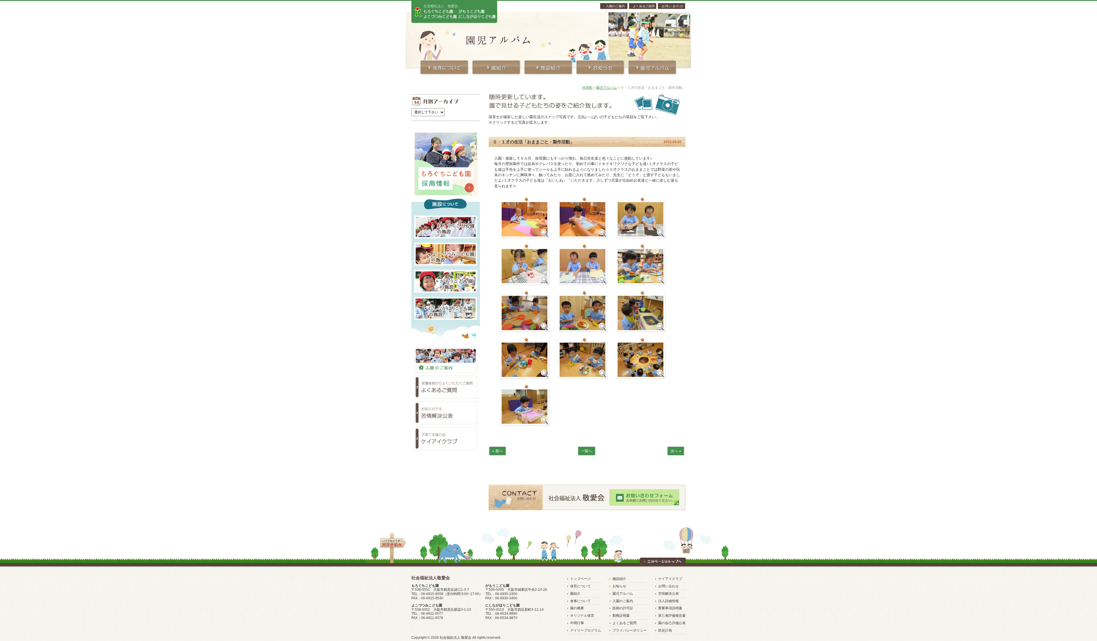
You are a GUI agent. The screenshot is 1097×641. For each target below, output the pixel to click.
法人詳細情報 (668, 601)
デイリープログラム (585, 630)
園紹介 (575, 594)
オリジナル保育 (582, 616)
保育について (580, 586)
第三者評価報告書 (672, 616)
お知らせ (619, 586)
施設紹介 (619, 579)
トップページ (580, 579)
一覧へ (586, 451)
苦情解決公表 (668, 594)
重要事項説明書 (670, 608)
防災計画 (665, 630)
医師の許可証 (622, 608)
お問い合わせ (668, 586)
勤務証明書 (621, 616)
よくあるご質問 (624, 623)
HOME (587, 88)
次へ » (675, 451)
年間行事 (577, 623)
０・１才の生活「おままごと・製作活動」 (533, 141)
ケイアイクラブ (670, 579)
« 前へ (497, 451)
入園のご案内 (622, 601)
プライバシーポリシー (629, 630)
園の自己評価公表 (672, 623)
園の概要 (577, 608)
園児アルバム (606, 88)
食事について (580, 601)
